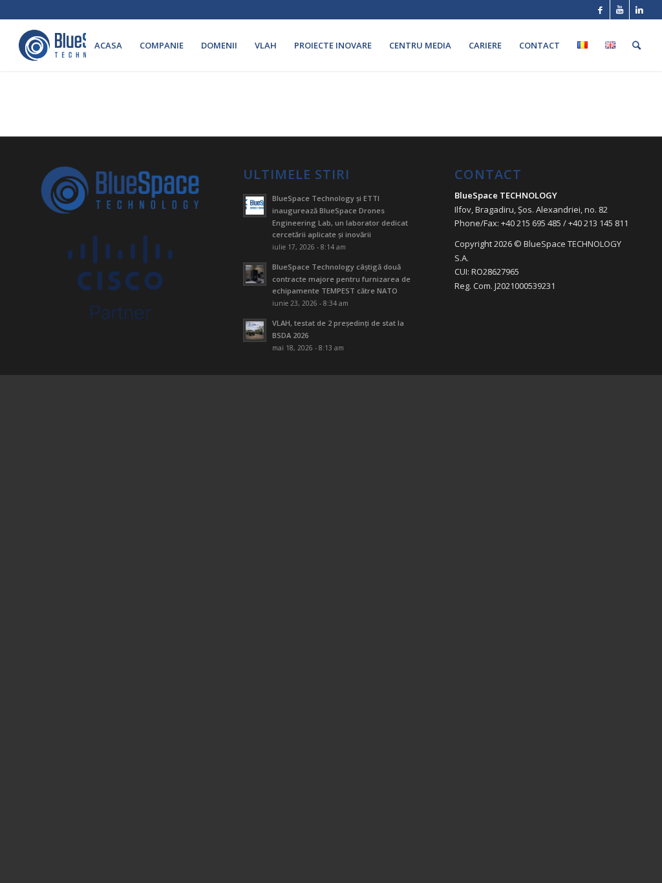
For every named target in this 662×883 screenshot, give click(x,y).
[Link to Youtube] (619, 9)
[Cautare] (636, 45)
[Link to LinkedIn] (639, 9)
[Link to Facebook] (600, 9)
